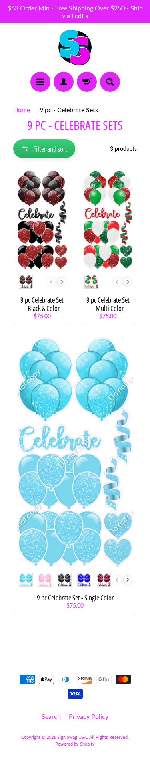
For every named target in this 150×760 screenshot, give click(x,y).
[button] (44, 148)
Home (21, 109)
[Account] (64, 82)
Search (51, 716)
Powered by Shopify (75, 743)
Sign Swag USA (72, 737)
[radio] (26, 281)
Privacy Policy (88, 716)
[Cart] (87, 82)
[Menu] (40, 82)
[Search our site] (110, 82)
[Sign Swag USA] (75, 47)
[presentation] (62, 282)
